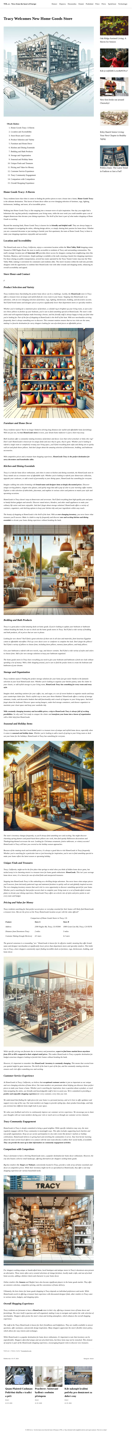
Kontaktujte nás (26, 1351)
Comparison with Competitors (23, 179)
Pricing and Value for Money (22, 167)
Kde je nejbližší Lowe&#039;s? (114, 71)
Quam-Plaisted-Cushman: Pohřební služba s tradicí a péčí (19, 1392)
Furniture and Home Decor (21, 143)
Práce (97, 4)
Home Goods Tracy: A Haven (22, 128)
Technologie (122, 4)
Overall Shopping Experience (22, 183)
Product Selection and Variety (22, 140)
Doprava (62, 4)
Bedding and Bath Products (22, 151)
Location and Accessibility (21, 132)
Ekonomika (72, 4)
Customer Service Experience (22, 171)
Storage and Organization (21, 155)
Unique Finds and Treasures (22, 163)
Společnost (112, 4)
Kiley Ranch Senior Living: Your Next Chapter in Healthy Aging (113, 135)
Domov (54, 4)
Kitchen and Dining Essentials (23, 148)
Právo (104, 4)
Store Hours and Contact (20, 136)
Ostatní (81, 4)
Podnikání (89, 4)
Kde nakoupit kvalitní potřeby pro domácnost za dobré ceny (78, 1392)
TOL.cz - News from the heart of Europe (20, 4)
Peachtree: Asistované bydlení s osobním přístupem (46, 1392)
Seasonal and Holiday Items (22, 159)
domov (92, 1358)
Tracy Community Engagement (23, 175)
